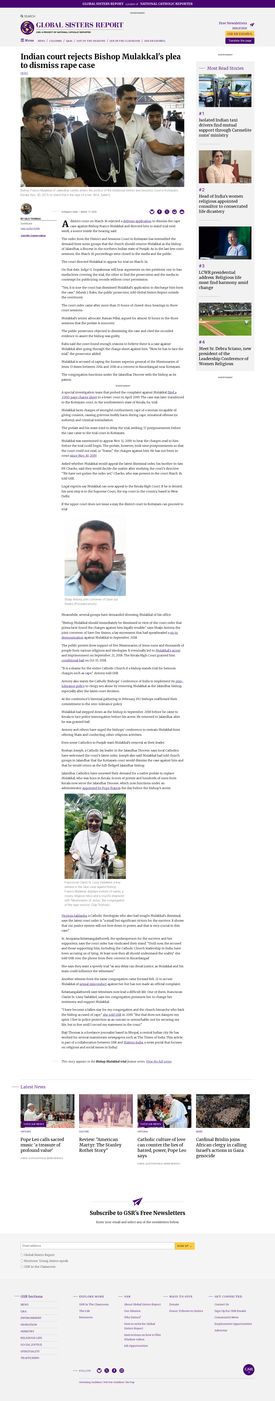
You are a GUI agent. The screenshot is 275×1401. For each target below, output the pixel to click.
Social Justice (31, 1344)
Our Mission (132, 1311)
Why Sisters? (132, 1317)
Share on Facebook (159, 211)
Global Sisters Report (248, 1369)
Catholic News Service (49, 1158)
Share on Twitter (167, 211)
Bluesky (99, 1370)
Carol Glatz (28, 1158)
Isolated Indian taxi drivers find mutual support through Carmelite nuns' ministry (225, 128)
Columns (55, 40)
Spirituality (30, 1351)
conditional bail (73, 660)
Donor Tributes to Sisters (186, 1311)
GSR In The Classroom (94, 1304)
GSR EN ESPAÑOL (240, 34)
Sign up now (239, 28)
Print (182, 211)
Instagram (121, 1370)
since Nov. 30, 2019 (83, 455)
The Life (84, 1311)
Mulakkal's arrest (168, 650)
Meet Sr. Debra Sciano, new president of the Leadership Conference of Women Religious (225, 356)
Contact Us (222, 1304)
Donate (174, 1304)
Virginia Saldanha (74, 916)
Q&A (24, 1311)
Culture (84, 1131)
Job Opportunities (136, 1345)
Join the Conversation (33, 235)
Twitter (106, 1370)
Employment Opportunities (233, 1324)
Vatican (26, 1131)
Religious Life (31, 1338)
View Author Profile (30, 228)
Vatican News (34, 1123)
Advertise (221, 1330)
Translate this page (239, 40)
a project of (137, 4)
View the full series (159, 1061)
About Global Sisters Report (142, 1304)
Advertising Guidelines (90, 1382)
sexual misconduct (93, 984)
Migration (29, 1324)
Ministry (27, 1331)
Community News (227, 1317)
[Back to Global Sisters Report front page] (72, 28)
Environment (31, 1318)
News (41, 40)
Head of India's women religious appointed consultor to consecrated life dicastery (223, 204)
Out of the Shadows (91, 40)
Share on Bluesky (152, 211)
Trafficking (30, 1358)
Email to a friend (174, 211)
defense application (137, 221)
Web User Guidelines (113, 1382)
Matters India (133, 1042)
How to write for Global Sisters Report (139, 1326)
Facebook (114, 1370)
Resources (86, 1317)
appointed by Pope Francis (101, 788)
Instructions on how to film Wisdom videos (142, 1337)
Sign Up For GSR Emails (230, 1311)
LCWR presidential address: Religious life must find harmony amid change (223, 280)
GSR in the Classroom (125, 40)
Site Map (130, 1382)
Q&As (69, 40)
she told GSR (112, 1015)
